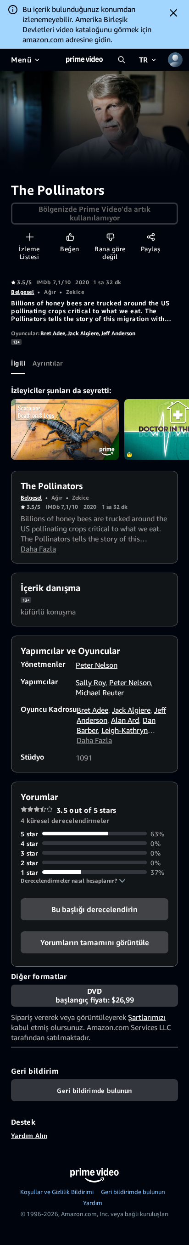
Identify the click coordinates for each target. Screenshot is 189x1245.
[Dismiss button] (173, 13)
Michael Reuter (100, 692)
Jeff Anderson (118, 333)
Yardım (92, 1202)
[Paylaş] (151, 237)
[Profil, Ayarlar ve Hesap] (175, 59)
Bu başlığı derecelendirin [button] (94, 908)
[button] (73, 881)
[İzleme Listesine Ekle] (30, 237)
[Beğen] (70, 237)
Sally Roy (91, 682)
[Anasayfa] (84, 59)
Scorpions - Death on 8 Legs (65, 429)
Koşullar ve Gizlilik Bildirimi (57, 1191)
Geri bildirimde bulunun (133, 1191)
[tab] (18, 363)
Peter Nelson (96, 665)
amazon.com (43, 39)
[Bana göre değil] (110, 237)
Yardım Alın (29, 1135)
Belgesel (22, 291)
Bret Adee (52, 333)
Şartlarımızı (147, 1017)
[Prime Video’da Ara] (121, 59)
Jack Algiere (83, 333)
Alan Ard (125, 720)
